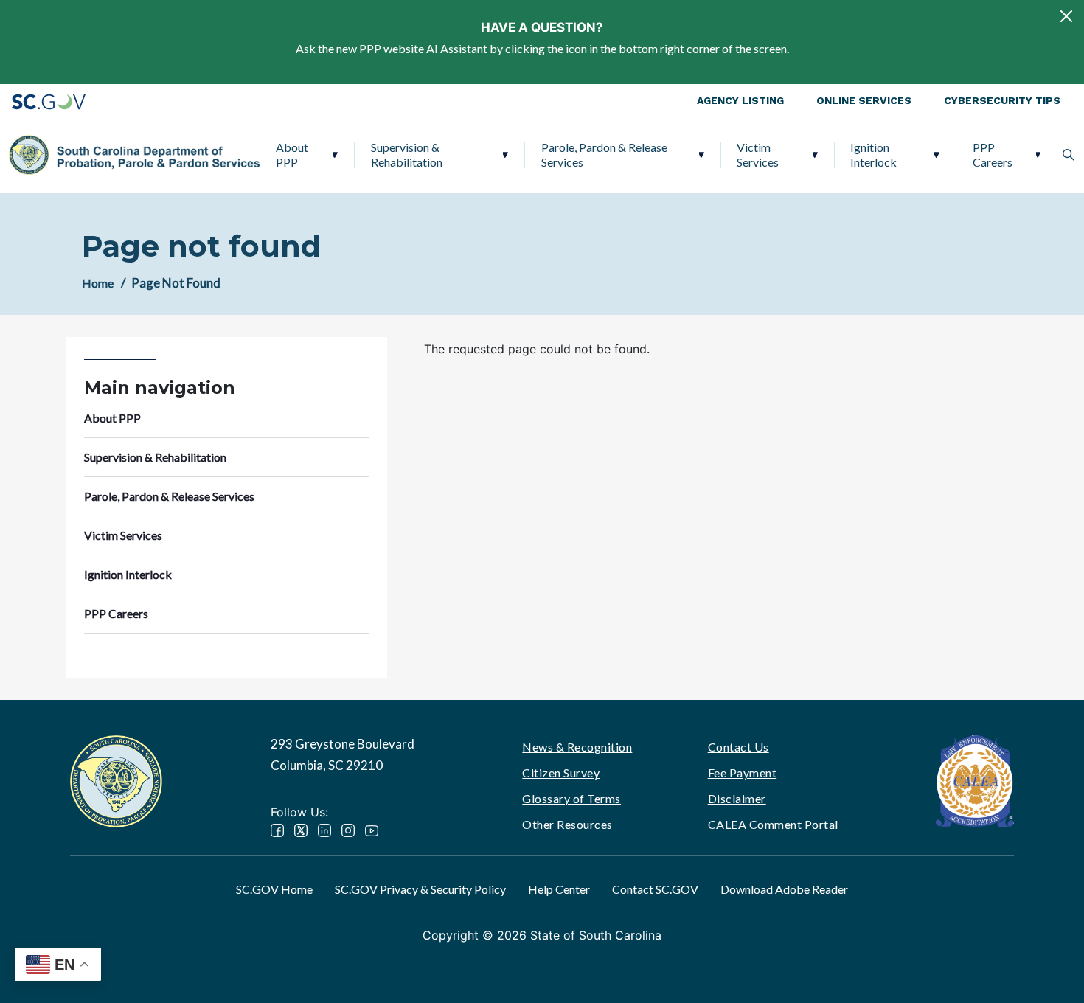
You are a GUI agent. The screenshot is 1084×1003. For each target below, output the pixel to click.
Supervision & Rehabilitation (406, 154)
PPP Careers (992, 154)
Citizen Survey (561, 773)
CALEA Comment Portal (773, 824)
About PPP (292, 154)
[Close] (1066, 16)
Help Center (559, 889)
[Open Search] (1068, 155)
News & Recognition (577, 747)
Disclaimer (737, 798)
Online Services (863, 100)
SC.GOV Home (274, 889)
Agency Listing (740, 100)
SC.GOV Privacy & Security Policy (420, 889)
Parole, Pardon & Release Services (604, 154)
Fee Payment (742, 773)
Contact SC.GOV (655, 889)
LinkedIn (324, 830)
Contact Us (738, 747)
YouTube (371, 830)
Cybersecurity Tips (1002, 100)
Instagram (348, 830)
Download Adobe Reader (784, 889)
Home (98, 283)
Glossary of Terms (571, 798)
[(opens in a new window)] (975, 780)
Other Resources (567, 824)
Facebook (277, 830)
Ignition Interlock (873, 154)
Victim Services (758, 154)
